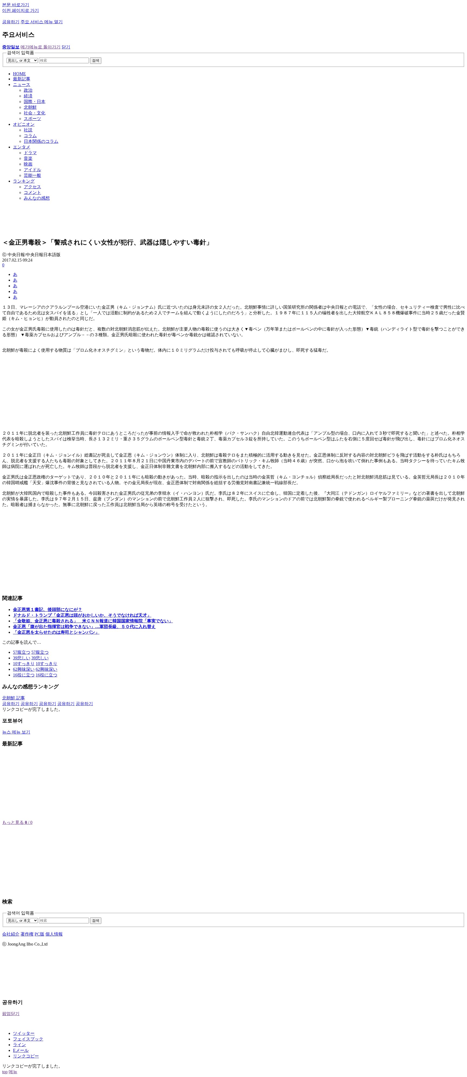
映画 (28, 164)
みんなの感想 (37, 198)
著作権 (27, 934)
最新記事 (21, 79)
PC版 (39, 934)
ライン (19, 1044)
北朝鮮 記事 (13, 698)
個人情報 (54, 934)
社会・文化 (34, 113)
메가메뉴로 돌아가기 (41, 47)
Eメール (21, 1050)
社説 (28, 130)
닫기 (66, 47)
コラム (30, 135)
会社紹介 (10, 934)
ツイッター (24, 1033)
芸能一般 (32, 175)
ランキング (24, 181)
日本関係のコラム (41, 141)
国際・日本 (34, 101)
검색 (95, 60)
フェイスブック (28, 1039)
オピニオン (24, 124)
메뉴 (13, 1071)
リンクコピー (26, 1056)
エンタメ (21, 147)
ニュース (21, 84)
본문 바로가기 (15, 4)
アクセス (32, 186)
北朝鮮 (30, 107)
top (5, 1071)
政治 (28, 90)
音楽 (28, 158)
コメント (32, 192)
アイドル (32, 169)
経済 (28, 96)
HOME (19, 73)
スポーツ (32, 118)
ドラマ (30, 152)
